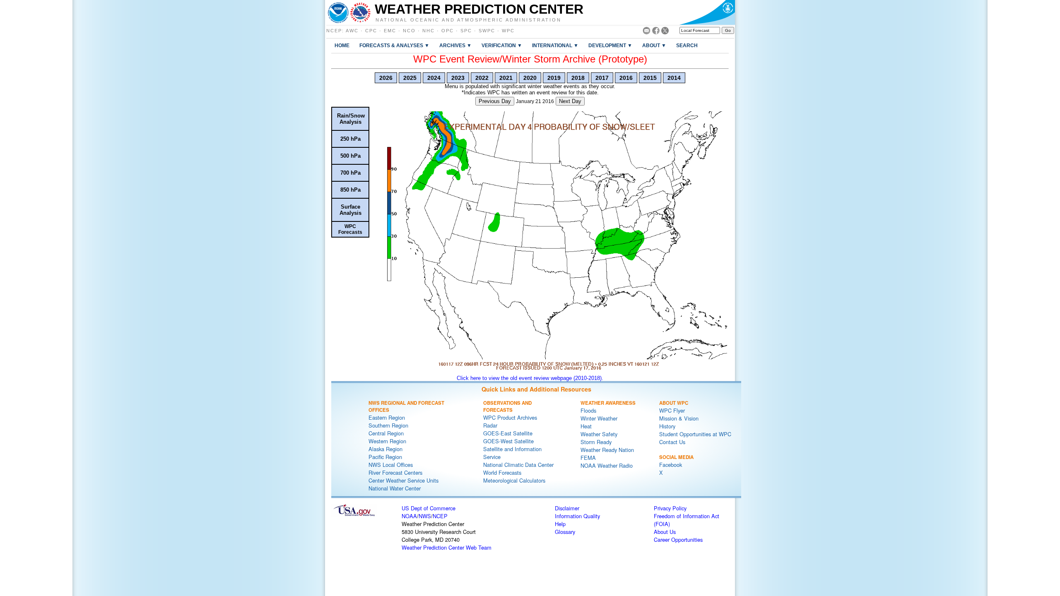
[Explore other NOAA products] (338, 12)
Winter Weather (599, 418)
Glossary (565, 532)
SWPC (487, 30)
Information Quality (577, 516)
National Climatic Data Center (518, 465)
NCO (409, 30)
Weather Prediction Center (479, 9)
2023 (458, 77)
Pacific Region (385, 457)
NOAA (409, 516)
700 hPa (350, 173)
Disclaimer (567, 508)
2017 (602, 77)
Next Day (570, 101)
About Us (665, 532)
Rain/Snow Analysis (351, 119)
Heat (586, 426)
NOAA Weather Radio (607, 465)
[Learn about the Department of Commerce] (707, 12)
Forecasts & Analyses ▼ (394, 45)
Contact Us (672, 442)
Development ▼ (610, 45)
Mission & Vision (679, 418)
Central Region (386, 433)
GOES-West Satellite (508, 441)
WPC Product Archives (510, 417)
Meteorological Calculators (514, 480)
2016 (626, 77)
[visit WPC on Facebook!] (656, 32)
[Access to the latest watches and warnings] (360, 12)
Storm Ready (596, 442)
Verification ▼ (502, 45)
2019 (554, 77)
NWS (425, 516)
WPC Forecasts (350, 229)
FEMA (588, 457)
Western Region (387, 441)
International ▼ (555, 45)
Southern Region (388, 425)
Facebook (670, 465)
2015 (650, 77)
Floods (588, 410)
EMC (390, 30)
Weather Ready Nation (607, 450)
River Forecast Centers (395, 472)
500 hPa (350, 156)
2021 (506, 77)
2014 (674, 77)
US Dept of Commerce (428, 508)
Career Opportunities (678, 539)
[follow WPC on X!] (665, 32)
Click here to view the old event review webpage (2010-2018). (530, 378)
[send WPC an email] (646, 32)
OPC (447, 30)
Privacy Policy (670, 508)
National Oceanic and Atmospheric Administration (468, 19)
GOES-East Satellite (507, 433)
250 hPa (350, 139)
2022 (482, 77)
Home (342, 45)
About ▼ (654, 45)
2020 (530, 77)
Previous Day (495, 101)
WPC (508, 30)
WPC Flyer (672, 410)
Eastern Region (387, 417)
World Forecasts (502, 472)
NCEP (334, 30)
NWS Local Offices (391, 465)
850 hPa (350, 190)
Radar (490, 425)
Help (560, 524)
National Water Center (395, 488)
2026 (386, 77)
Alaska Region (385, 449)
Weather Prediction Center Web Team (446, 547)
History (667, 426)
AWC (352, 30)
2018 (578, 77)
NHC (428, 30)
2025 (410, 77)
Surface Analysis (350, 210)
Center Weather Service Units (403, 480)
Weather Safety (599, 434)
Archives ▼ (455, 45)
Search (687, 45)
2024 (434, 77)
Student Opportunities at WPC (695, 434)
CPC (371, 30)
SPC (466, 30)
